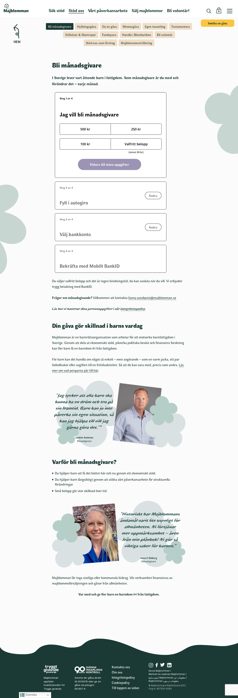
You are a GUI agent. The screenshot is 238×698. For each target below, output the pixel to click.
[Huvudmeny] (231, 8)
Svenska (31, 694)
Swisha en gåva (217, 23)
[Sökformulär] (209, 11)
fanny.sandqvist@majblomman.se (152, 297)
